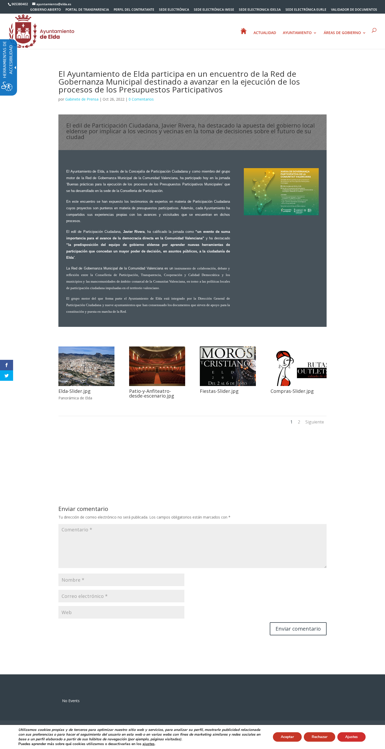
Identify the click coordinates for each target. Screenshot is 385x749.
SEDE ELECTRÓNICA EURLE (305, 10)
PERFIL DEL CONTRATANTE (134, 10)
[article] (298, 628)
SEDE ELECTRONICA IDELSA (260, 10)
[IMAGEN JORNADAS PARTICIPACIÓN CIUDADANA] (281, 215)
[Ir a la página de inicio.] (41, 30)
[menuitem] (45, 11)
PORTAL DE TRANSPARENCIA (87, 10)
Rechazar (319, 736)
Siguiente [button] (314, 422)
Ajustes (351, 736)
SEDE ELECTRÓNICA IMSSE (214, 10)
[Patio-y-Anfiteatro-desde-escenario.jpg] (157, 385)
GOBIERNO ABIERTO (45, 10)
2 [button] (299, 422)
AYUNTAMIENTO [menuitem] (297, 33)
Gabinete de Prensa (81, 99)
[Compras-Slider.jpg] (299, 385)
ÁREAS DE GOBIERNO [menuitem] (342, 33)
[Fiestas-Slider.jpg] (228, 385)
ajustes (148, 744)
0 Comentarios (141, 99)
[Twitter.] (6, 375)
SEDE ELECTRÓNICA (174, 10)
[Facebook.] (6, 365)
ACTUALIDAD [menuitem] (265, 33)
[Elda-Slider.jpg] (86, 385)
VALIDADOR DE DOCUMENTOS (354, 10)
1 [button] (291, 422)
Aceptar (287, 736)
